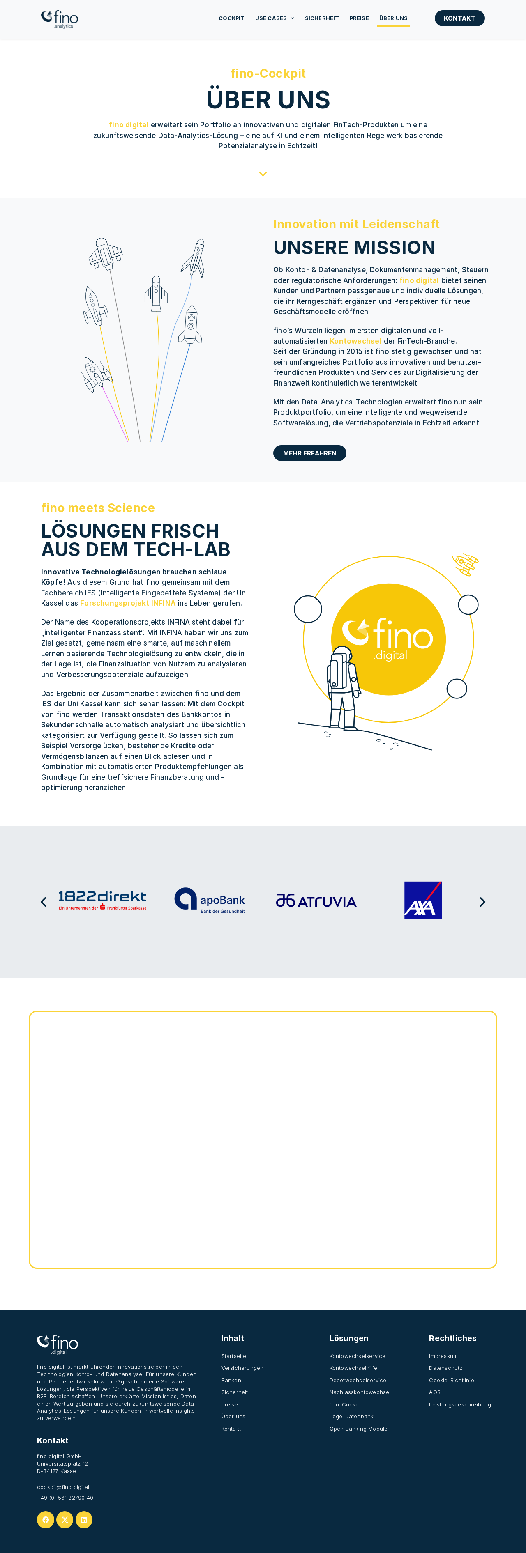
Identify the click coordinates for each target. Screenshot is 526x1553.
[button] (43, 902)
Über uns (393, 18)
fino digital (128, 125)
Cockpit (232, 18)
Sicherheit (322, 18)
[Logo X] (65, 1519)
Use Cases (271, 18)
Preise (359, 18)
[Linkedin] (84, 1519)
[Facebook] (45, 1519)
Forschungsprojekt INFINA (128, 603)
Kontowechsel (355, 341)
